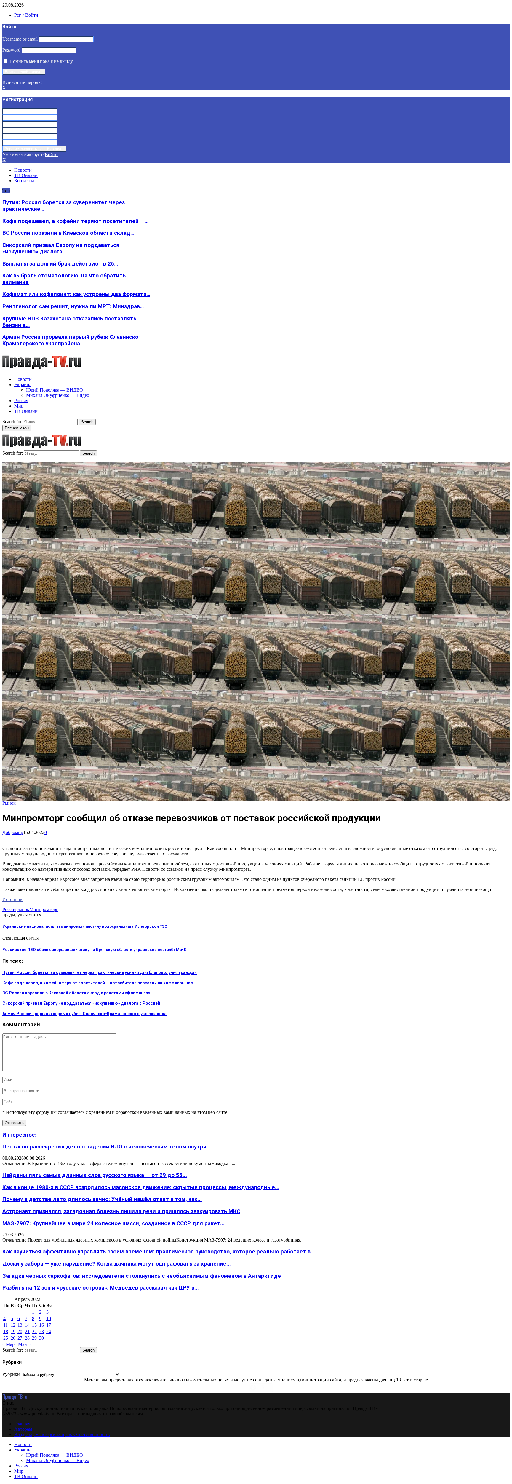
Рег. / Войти (26, 14)
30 (41, 1338)
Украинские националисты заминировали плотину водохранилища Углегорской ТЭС (84, 926)
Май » (24, 1344)
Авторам (23, 1429)
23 (41, 1331)
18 (5, 1331)
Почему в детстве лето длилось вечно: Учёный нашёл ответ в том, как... (102, 1199)
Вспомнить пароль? (22, 82)
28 (27, 1338)
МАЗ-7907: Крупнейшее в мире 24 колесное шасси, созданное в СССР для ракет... (113, 1223)
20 (19, 1331)
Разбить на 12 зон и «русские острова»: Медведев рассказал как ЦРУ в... (100, 1288)
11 (5, 1325)
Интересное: (19, 1135)
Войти (51, 154)
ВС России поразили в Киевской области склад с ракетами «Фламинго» (76, 993)
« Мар (8, 1344)
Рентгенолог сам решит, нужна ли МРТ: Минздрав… (73, 306)
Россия (21, 400)
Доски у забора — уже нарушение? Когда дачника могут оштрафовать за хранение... (116, 1264)
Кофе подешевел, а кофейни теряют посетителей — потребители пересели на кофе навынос (97, 982)
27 (19, 1338)
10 (48, 1318)
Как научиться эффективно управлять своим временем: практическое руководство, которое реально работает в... (158, 1251)
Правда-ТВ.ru (14, 1396)
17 (48, 1325)
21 (27, 1331)
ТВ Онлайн (26, 175)
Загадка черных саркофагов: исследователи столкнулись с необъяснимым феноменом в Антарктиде (141, 1276)
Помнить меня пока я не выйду (40, 61)
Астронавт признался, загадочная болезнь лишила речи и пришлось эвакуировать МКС (121, 1211)
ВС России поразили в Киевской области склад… (68, 233)
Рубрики (11, 1374)
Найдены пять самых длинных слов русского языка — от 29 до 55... (94, 1175)
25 (5, 1338)
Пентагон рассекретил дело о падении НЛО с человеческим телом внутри (104, 1146)
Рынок (9, 803)
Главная (22, 1423)
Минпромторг (43, 909)
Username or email (20, 38)
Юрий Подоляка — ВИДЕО (54, 389)
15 (34, 1325)
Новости (23, 169)
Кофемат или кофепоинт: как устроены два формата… (76, 294)
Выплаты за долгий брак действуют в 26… (60, 264)
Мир (18, 405)
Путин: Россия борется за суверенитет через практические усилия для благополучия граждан (99, 972)
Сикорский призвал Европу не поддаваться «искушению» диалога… (60, 248)
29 (34, 1338)
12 (13, 1325)
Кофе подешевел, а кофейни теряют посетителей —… (75, 221)
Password (11, 49)
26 (13, 1338)
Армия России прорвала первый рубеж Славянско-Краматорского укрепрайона (71, 340)
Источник (12, 899)
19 (13, 1331)
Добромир (12, 832)
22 (34, 1331)
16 (41, 1325)
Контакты (24, 180)
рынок (22, 909)
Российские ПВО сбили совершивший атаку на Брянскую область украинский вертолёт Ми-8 (94, 949)
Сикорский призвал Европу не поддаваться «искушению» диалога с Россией (81, 1003)
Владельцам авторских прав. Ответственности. (62, 1434)
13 (19, 1325)
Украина (22, 384)
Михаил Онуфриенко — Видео (57, 395)
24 (48, 1331)
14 (27, 1325)
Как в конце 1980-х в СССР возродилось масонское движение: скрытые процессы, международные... (140, 1187)
